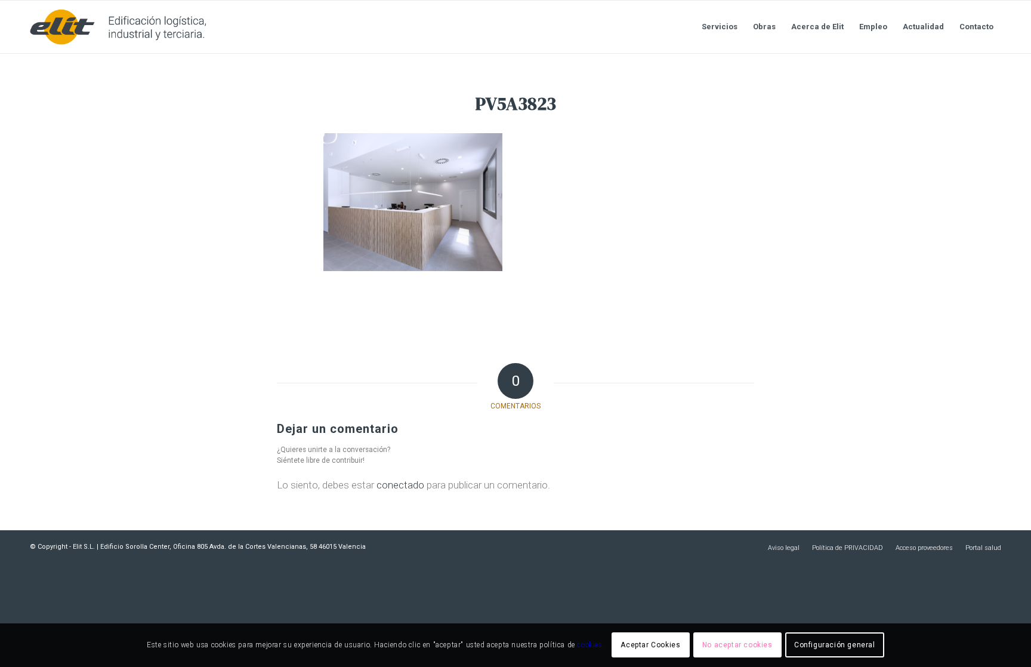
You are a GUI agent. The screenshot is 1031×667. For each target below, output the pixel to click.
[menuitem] (719, 27)
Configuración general (834, 645)
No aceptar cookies (737, 645)
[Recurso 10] (118, 27)
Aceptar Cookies (650, 645)
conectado (400, 485)
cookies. (590, 645)
